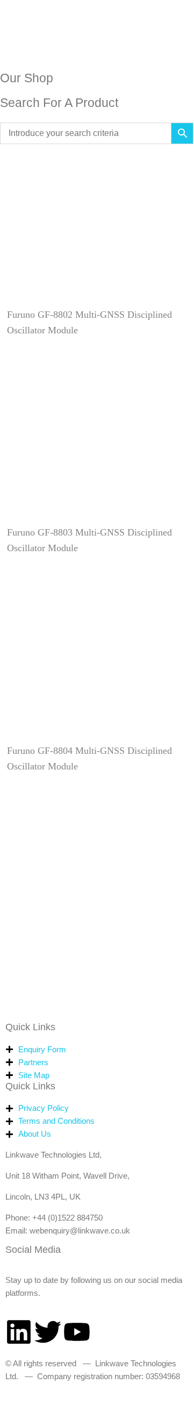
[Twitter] (47, 1331)
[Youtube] (76, 1331)
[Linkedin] (18, 1331)
